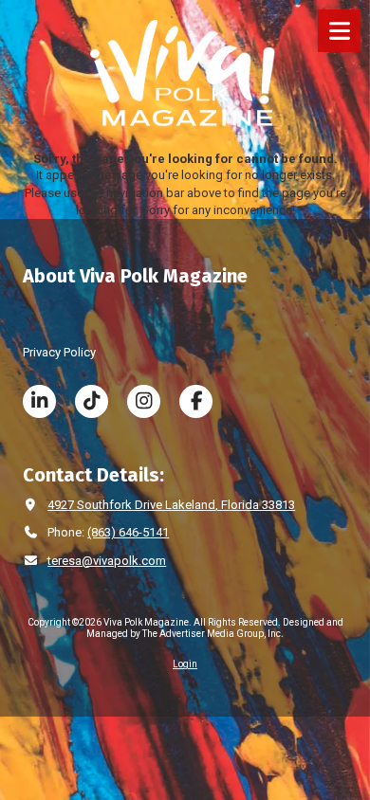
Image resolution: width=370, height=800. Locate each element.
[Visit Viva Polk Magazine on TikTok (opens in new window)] (91, 401)
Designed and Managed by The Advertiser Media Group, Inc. (214, 628)
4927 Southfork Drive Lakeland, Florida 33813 (171, 505)
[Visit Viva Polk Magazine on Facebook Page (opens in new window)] (196, 401)
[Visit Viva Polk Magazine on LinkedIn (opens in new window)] (39, 401)
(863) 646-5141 (128, 532)
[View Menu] (339, 30)
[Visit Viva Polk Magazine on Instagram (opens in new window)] (143, 401)
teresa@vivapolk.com (106, 561)
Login (185, 664)
